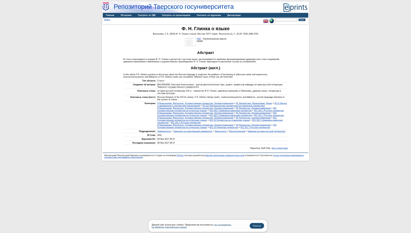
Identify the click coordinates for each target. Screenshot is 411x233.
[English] (265, 19)
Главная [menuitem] (110, 15)
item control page (280, 148)
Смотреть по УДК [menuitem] (147, 15)
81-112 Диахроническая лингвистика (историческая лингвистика (234, 106)
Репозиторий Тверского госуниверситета (174, 6)
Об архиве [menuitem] (126, 15)
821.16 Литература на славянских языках (230, 120)
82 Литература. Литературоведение (253, 108)
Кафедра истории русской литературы (266, 131)
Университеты (164, 131)
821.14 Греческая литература (224, 127)
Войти (107, 19)
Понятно (257, 226)
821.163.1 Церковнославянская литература (231, 110)
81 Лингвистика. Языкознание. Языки (254, 103)
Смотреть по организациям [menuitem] (176, 15)
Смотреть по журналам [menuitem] (209, 15)
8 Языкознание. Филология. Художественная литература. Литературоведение (195, 103)
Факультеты (221, 131)
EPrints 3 (180, 155)
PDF (199, 39)
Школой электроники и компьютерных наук (224, 155)
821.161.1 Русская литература (269, 110)
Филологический (237, 131)
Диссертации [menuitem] (234, 15)
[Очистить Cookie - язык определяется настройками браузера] (271, 19)
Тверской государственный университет (192, 131)
